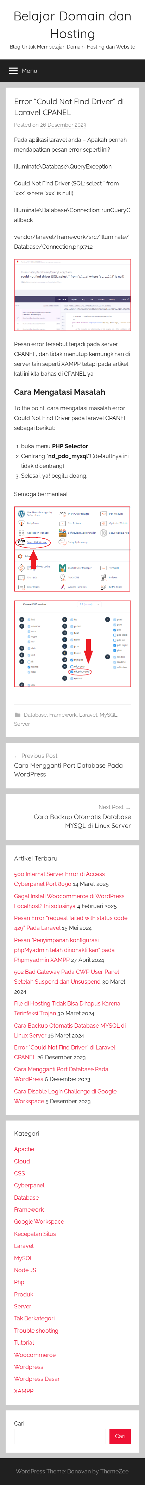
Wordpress (28, 1367)
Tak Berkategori (34, 1318)
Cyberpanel (29, 1185)
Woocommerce (35, 1355)
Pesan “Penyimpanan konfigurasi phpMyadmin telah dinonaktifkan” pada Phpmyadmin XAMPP (64, 950)
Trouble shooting (36, 1330)
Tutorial (24, 1342)
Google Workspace (39, 1221)
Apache (24, 1149)
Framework (63, 715)
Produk (23, 1294)
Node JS (25, 1270)
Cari (19, 1423)
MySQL (108, 715)
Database (35, 715)
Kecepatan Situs (35, 1234)
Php (19, 1282)
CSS (19, 1173)
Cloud (22, 1161)
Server (22, 724)
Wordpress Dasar (37, 1379)
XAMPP (23, 1391)
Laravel (88, 715)
